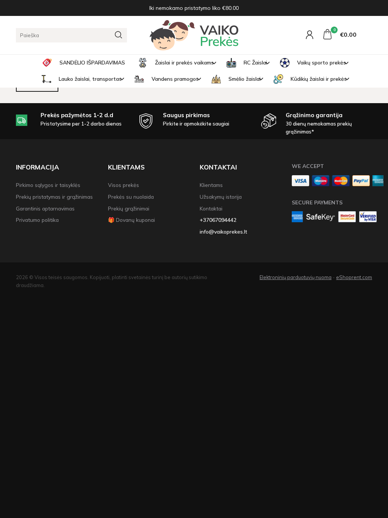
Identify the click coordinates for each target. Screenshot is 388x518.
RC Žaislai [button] (255, 62)
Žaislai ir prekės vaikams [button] (184, 62)
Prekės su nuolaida (131, 196)
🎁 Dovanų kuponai (131, 220)
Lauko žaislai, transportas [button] (90, 78)
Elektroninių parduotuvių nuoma (296, 277)
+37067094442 (218, 220)
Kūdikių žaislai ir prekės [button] (319, 78)
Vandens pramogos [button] (175, 78)
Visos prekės (123, 185)
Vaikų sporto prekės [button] (321, 62)
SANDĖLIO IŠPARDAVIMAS (92, 62)
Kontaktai (218, 167)
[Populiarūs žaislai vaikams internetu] (194, 35)
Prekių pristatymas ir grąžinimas (54, 196)
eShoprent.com (354, 277)
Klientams (126, 167)
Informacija (37, 167)
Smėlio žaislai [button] (244, 78)
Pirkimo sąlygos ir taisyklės (48, 185)
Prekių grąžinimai (128, 208)
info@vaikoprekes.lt (223, 231)
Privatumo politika (37, 220)
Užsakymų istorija (221, 196)
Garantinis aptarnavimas (45, 208)
